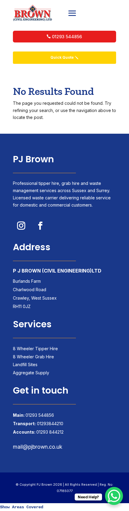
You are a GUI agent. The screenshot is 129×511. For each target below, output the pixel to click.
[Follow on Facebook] (40, 225)
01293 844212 (50, 432)
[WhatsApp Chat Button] (114, 496)
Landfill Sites (25, 364)
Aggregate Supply (31, 372)
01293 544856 (67, 36)
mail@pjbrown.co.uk (37, 447)
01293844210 (50, 423)
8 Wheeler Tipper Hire (35, 348)
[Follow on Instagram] (21, 225)
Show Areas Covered (21, 507)
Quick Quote (62, 57)
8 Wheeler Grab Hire (33, 356)
